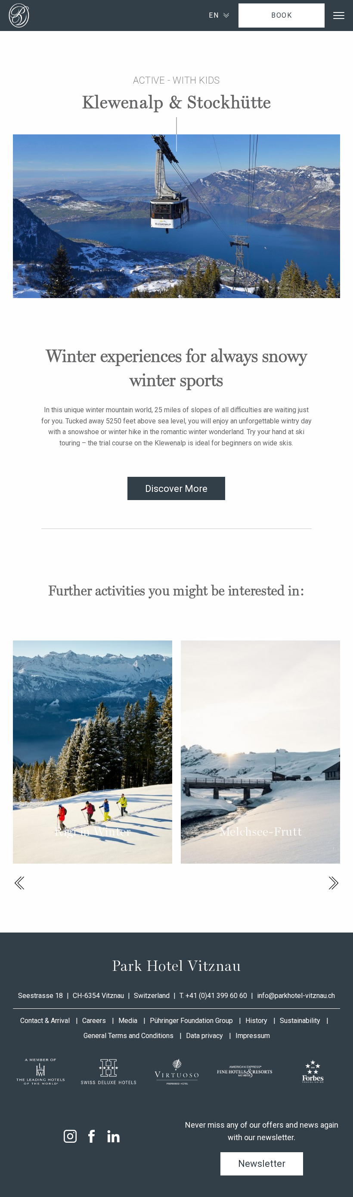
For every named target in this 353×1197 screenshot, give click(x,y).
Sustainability (300, 1021)
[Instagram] (70, 1136)
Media (127, 1021)
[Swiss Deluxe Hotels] (108, 1072)
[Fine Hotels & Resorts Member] (244, 1072)
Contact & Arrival (45, 1021)
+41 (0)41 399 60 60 (216, 996)
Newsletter (261, 1163)
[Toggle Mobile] (338, 15)
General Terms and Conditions (128, 1036)
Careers (94, 1021)
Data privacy (204, 1036)
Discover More (176, 488)
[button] (19, 883)
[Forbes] (312, 1072)
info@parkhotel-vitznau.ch (296, 996)
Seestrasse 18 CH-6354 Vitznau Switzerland (94, 996)
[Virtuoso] (176, 1072)
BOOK (281, 15)
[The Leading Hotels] (40, 1072)
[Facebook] (91, 1136)
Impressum (252, 1036)
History (256, 1021)
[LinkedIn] (113, 1136)
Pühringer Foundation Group (191, 1021)
